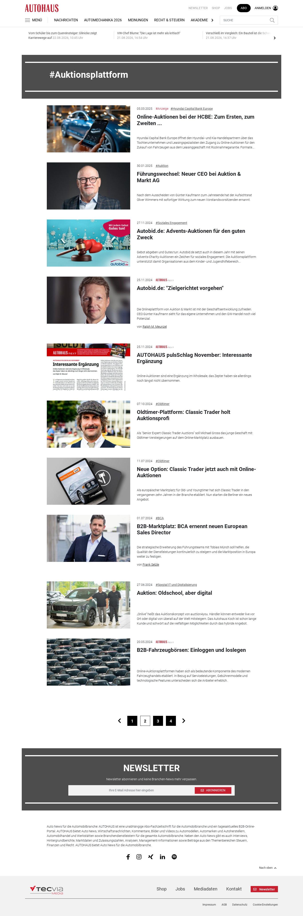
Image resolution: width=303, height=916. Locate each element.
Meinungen (138, 20)
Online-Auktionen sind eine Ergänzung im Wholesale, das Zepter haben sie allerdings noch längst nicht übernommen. (194, 378)
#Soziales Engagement (171, 223)
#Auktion (162, 166)
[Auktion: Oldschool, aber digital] (88, 605)
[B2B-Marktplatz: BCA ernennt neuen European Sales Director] (88, 538)
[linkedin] (162, 856)
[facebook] (128, 856)
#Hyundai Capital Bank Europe (192, 108)
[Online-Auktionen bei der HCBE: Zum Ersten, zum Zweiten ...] (88, 128)
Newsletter (198, 8)
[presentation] (274, 37)
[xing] (150, 856)
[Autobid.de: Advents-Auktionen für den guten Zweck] (88, 243)
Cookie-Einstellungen (265, 904)
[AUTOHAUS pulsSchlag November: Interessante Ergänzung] (88, 367)
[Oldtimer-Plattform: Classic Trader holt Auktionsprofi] (88, 424)
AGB (224, 904)
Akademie (199, 20)
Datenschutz (239, 904)
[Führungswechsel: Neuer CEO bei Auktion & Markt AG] (88, 186)
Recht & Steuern (169, 20)
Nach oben (266, 867)
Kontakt (234, 889)
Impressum (209, 904)
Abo (244, 8)
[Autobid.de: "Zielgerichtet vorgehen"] (88, 300)
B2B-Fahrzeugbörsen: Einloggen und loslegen (191, 650)
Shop (216, 8)
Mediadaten (205, 889)
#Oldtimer (162, 404)
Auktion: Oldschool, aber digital (174, 593)
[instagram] (139, 856)
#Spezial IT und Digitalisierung (176, 585)
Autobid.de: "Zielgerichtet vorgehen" (180, 288)
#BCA (160, 518)
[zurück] (119, 721)
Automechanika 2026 (103, 20)
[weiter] (184, 721)
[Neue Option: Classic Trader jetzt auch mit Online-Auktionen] (88, 481)
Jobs (228, 8)
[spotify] (174, 856)
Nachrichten (66, 20)
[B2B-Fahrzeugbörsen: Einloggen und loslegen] (88, 662)
